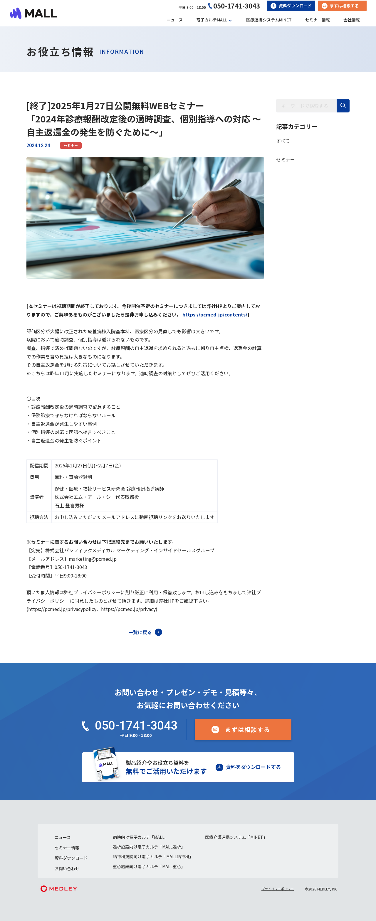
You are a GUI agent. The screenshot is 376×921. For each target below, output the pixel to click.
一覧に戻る (140, 632)
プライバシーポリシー (277, 888)
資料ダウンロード (295, 6)
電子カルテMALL (211, 20)
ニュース (175, 20)
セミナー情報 (317, 20)
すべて (283, 140)
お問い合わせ (67, 868)
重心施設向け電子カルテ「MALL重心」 (149, 866)
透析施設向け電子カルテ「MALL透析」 (149, 847)
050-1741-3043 (236, 5)
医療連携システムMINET (269, 20)
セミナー (71, 145)
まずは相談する (344, 6)
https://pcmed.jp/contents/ (214, 314)
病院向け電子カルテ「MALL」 (141, 837)
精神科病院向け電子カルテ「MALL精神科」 (153, 856)
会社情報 (351, 20)
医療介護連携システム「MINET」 (236, 837)
